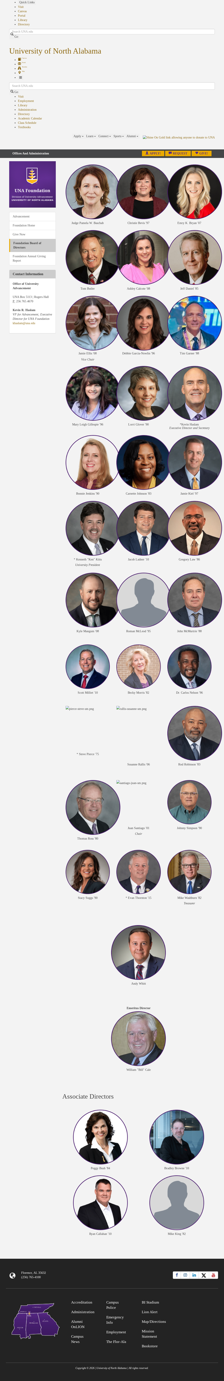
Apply (78, 136)
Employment (26, 101)
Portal (21, 15)
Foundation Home (24, 225)
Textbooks (24, 127)
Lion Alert (150, 1312)
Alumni (131, 136)
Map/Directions (154, 1322)
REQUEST (180, 153)
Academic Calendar (30, 118)
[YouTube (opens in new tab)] (213, 1275)
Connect (103, 136)
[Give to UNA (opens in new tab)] (179, 141)
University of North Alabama (55, 51)
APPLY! (155, 153)
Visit (21, 7)
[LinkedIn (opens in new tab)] (194, 1275)
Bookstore (150, 1346)
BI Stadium (150, 1302)
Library (22, 20)
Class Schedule (27, 122)
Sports (118, 136)
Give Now (19, 234)
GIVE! (203, 153)
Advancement (21, 216)
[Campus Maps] (32, 1320)
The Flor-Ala (116, 1342)
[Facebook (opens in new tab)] (177, 1275)
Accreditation (81, 1302)
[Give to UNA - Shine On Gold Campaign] (191, 1302)
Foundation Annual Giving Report (29, 258)
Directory (24, 24)
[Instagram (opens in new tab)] (185, 1275)
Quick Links (27, 2)
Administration (27, 109)
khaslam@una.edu (24, 323)
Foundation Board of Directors (27, 245)
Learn (90, 136)
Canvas (22, 11)
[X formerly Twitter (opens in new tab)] (204, 1275)
